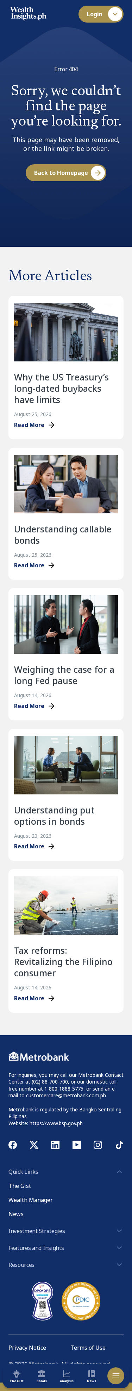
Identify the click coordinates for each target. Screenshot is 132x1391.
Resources (21, 1265)
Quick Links (23, 1172)
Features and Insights (36, 1248)
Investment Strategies (36, 1231)
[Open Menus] (115, 1375)
